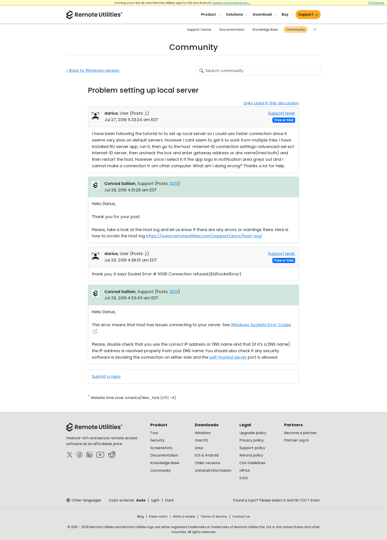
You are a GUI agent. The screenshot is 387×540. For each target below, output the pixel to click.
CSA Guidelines (252, 462)
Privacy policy (251, 440)
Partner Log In (296, 440)
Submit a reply (106, 376)
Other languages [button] (86, 500)
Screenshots (161, 447)
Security (157, 440)
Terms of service (213, 516)
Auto (141, 500)
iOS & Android (207, 455)
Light (155, 500)
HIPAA (244, 470)
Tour (154, 432)
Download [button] (262, 14)
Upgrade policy (252, 432)
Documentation (232, 29)
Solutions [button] (234, 14)
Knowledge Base (265, 29)
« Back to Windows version (92, 70)
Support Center (199, 29)
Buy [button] (285, 14)
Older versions (207, 462)
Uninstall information (213, 470)
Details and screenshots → (231, 3)
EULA (243, 477)
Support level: (281, 113)
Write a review (184, 516)
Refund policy (251, 455)
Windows (203, 432)
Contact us (241, 516)
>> (315, 29)
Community (295, 29)
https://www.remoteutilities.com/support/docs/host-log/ (204, 236)
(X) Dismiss (376, 3)
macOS (201, 440)
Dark (169, 500)
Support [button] (305, 14)
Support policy (252, 447)
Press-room (158, 516)
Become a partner (300, 432)
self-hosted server (228, 357)
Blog (140, 516)
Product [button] (208, 14)
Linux (199, 447)
